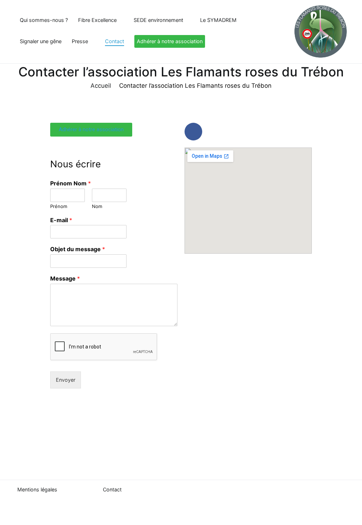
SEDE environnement (158, 20)
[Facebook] (193, 131)
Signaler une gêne (41, 41)
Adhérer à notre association (170, 41)
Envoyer (65, 380)
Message (65, 278)
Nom (97, 206)
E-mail (61, 220)
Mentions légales (37, 489)
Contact (114, 41)
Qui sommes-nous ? (44, 20)
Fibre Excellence (97, 20)
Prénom (58, 206)
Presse (80, 41)
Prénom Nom (70, 183)
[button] (91, 130)
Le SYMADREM (218, 20)
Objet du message (77, 249)
